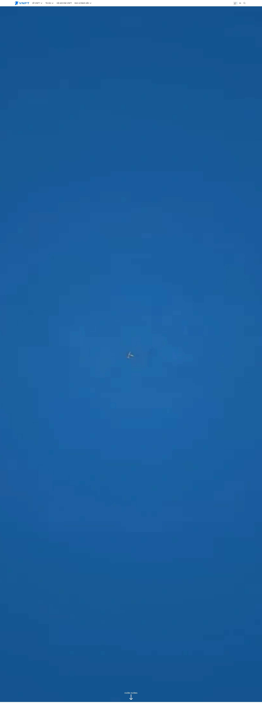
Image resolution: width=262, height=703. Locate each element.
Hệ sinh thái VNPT (63, 3)
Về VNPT (36, 3)
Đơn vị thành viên (81, 3)
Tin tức (48, 3)
